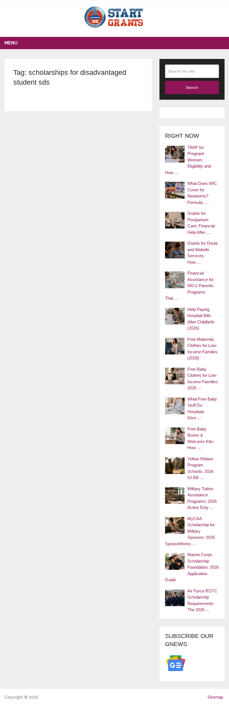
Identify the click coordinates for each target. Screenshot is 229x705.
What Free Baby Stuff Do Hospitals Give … (202, 408)
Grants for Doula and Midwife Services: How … (202, 253)
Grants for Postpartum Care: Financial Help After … (201, 223)
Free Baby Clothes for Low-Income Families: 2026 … (203, 378)
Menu (11, 43)
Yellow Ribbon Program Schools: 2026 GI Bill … (200, 468)
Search (192, 87)
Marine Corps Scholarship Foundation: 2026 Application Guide (192, 567)
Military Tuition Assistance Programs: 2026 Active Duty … (202, 498)
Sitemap (215, 697)
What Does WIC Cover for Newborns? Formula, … (202, 193)
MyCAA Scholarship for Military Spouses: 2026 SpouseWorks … (190, 531)
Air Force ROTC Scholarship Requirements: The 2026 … (202, 600)
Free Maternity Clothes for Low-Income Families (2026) (202, 349)
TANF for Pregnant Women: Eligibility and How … (188, 160)
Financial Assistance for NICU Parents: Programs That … (189, 286)
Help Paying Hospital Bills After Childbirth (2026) (200, 319)
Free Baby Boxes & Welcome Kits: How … (200, 438)
